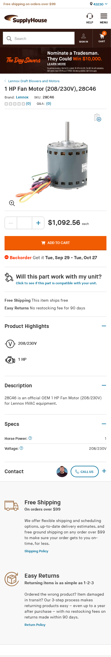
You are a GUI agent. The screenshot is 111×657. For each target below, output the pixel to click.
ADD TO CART (59, 243)
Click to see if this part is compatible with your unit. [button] (56, 283)
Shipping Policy (36, 551)
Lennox (22, 97)
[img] (15, 104)
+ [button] (104, 471)
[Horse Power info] (30, 439)
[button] (18, 103)
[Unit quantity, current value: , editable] (24, 223)
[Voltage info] (21, 449)
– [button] (103, 326)
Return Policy (35, 625)
